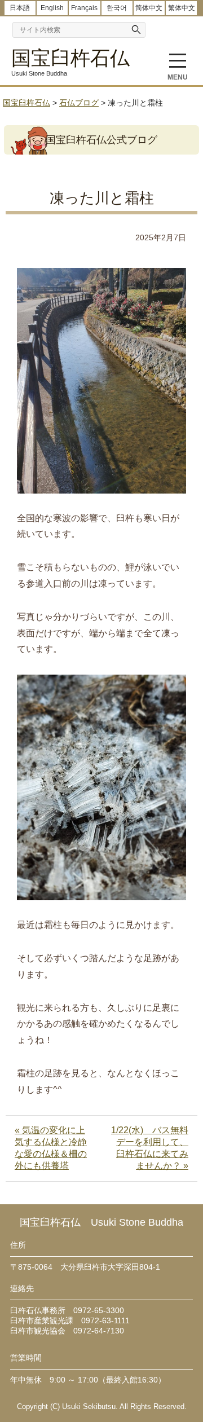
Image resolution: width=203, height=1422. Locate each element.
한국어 (117, 8)
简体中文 (148, 8)
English (52, 8)
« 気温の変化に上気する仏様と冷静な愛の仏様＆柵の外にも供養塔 (51, 1147)
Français (84, 8)
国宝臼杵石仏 (70, 58)
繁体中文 (181, 8)
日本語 (20, 8)
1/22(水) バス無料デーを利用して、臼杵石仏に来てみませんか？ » (149, 1147)
